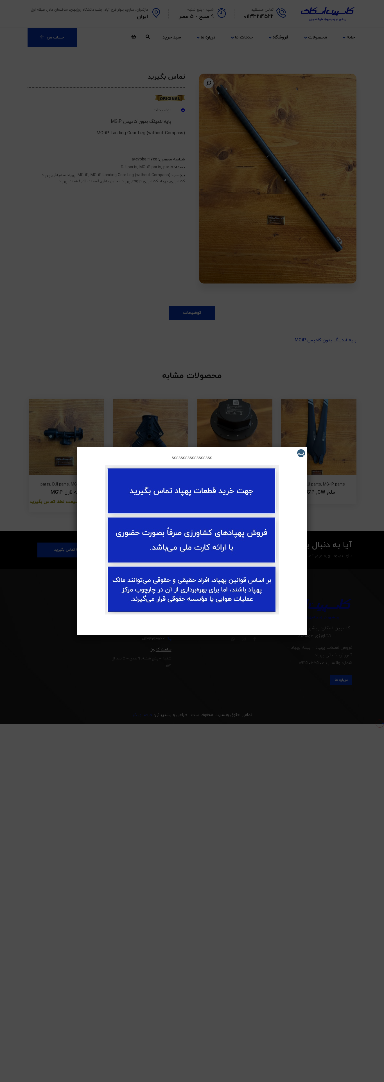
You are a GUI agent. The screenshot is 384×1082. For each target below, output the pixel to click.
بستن (300, 453)
